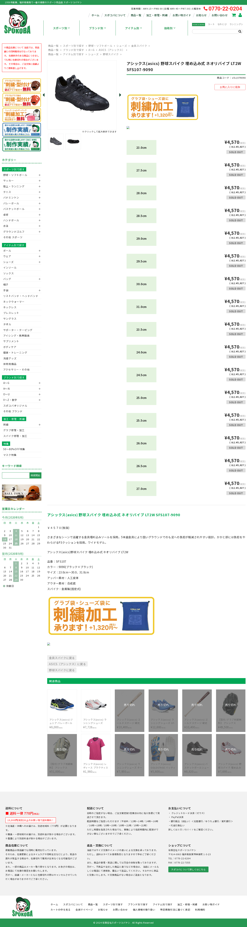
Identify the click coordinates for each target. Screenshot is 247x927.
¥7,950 (129, 765)
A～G (91, 50)
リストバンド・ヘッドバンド (19, 296)
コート (211, 24)
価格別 (168, 28)
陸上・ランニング (14, 186)
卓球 (6, 214)
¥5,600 (163, 765)
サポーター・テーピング (18, 330)
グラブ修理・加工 (14, 430)
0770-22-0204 (225, 9)
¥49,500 (230, 721)
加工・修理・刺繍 (157, 15)
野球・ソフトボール (100, 45)
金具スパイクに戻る (62, 658)
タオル (7, 324)
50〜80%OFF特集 (14, 449)
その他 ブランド (13, 411)
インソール (10, 267)
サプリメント (11, 341)
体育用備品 (10, 364)
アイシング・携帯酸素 (16, 335)
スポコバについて (115, 15)
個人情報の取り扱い (144, 909)
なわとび (222, 24)
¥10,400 (128, 721)
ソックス (8, 273)
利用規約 (200, 909)
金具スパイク (139, 45)
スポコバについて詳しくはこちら (188, 869)
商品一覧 (136, 15)
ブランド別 (96, 28)
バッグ (7, 279)
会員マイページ (84, 909)
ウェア (7, 256)
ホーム (95, 15)
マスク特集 (10, 455)
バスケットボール (14, 209)
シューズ (121, 45)
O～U (6, 394)
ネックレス (10, 307)
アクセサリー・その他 (16, 369)
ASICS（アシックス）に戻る (67, 664)
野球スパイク (111, 54)
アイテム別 (132, 28)
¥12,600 (163, 721)
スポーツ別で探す (73, 45)
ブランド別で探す (73, 50)
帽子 (6, 284)
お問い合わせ (219, 15)
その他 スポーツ (13, 237)
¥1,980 (95, 767)
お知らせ (201, 15)
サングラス (10, 318)
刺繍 (6, 424)
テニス (7, 192)
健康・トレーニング (15, 352)
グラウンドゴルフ (14, 231)
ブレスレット (11, 313)
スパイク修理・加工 (15, 436)
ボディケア (9, 347)
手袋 (6, 290)
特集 (6, 443)
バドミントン (11, 197)
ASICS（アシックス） (112, 50)
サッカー (8, 180)
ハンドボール (11, 220)
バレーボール (11, 203)
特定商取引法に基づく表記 (175, 909)
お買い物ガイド (182, 15)
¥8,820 (197, 765)
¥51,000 (61, 765)
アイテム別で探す (73, 54)
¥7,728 (95, 723)
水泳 (6, 226)
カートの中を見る (61, 909)
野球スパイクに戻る (62, 670)
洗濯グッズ (10, 358)
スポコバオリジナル (15, 405)
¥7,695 (230, 765)
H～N (6, 388)
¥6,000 (61, 723)
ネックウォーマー (14, 301)
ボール (7, 250)
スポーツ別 (60, 28)
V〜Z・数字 (10, 400)
